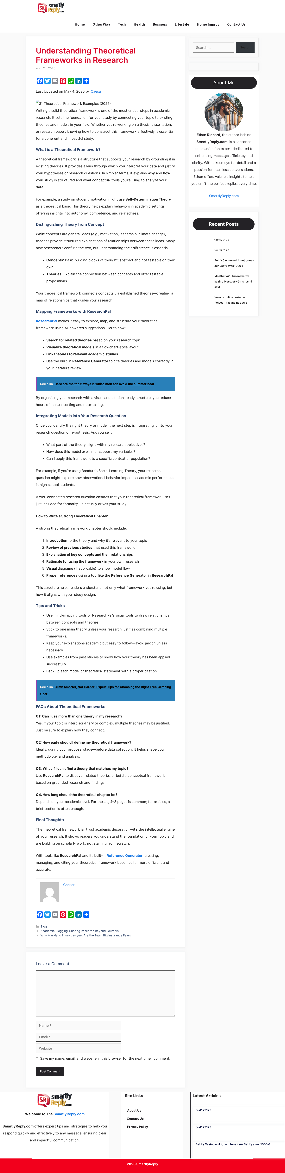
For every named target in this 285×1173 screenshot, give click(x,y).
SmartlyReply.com (89, 8)
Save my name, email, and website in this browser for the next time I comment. (105, 1058)
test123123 (221, 239)
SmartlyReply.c (221, 196)
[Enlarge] (238, 98)
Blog (44, 926)
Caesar (96, 91)
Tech (122, 24)
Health (139, 24)
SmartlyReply (147, 1164)
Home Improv (208, 24)
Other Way (101, 24)
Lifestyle (182, 24)
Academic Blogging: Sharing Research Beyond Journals (80, 931)
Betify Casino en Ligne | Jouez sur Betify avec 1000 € (233, 1144)
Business (160, 24)
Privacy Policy (137, 1127)
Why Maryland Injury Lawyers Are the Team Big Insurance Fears (86, 935)
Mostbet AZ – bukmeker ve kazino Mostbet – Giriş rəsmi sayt (233, 281)
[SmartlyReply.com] (51, 8)
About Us (134, 1110)
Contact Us (236, 24)
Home (80, 24)
